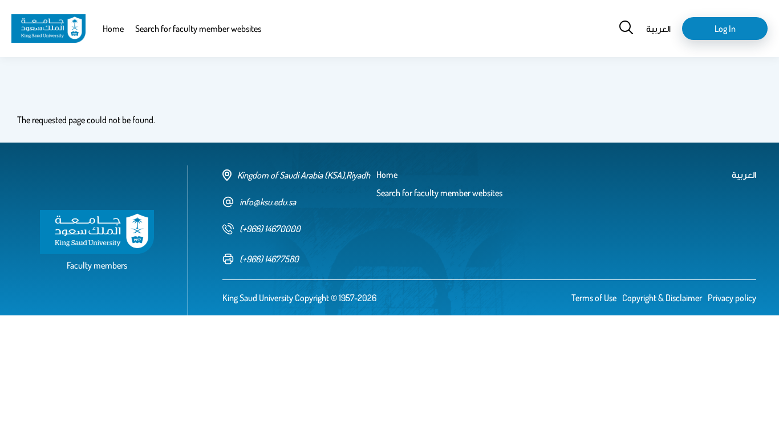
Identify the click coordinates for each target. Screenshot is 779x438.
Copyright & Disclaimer (662, 297)
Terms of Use (593, 297)
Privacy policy (732, 297)
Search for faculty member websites (198, 28)
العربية (658, 28)
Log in (725, 28)
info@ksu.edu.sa (268, 202)
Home (113, 28)
